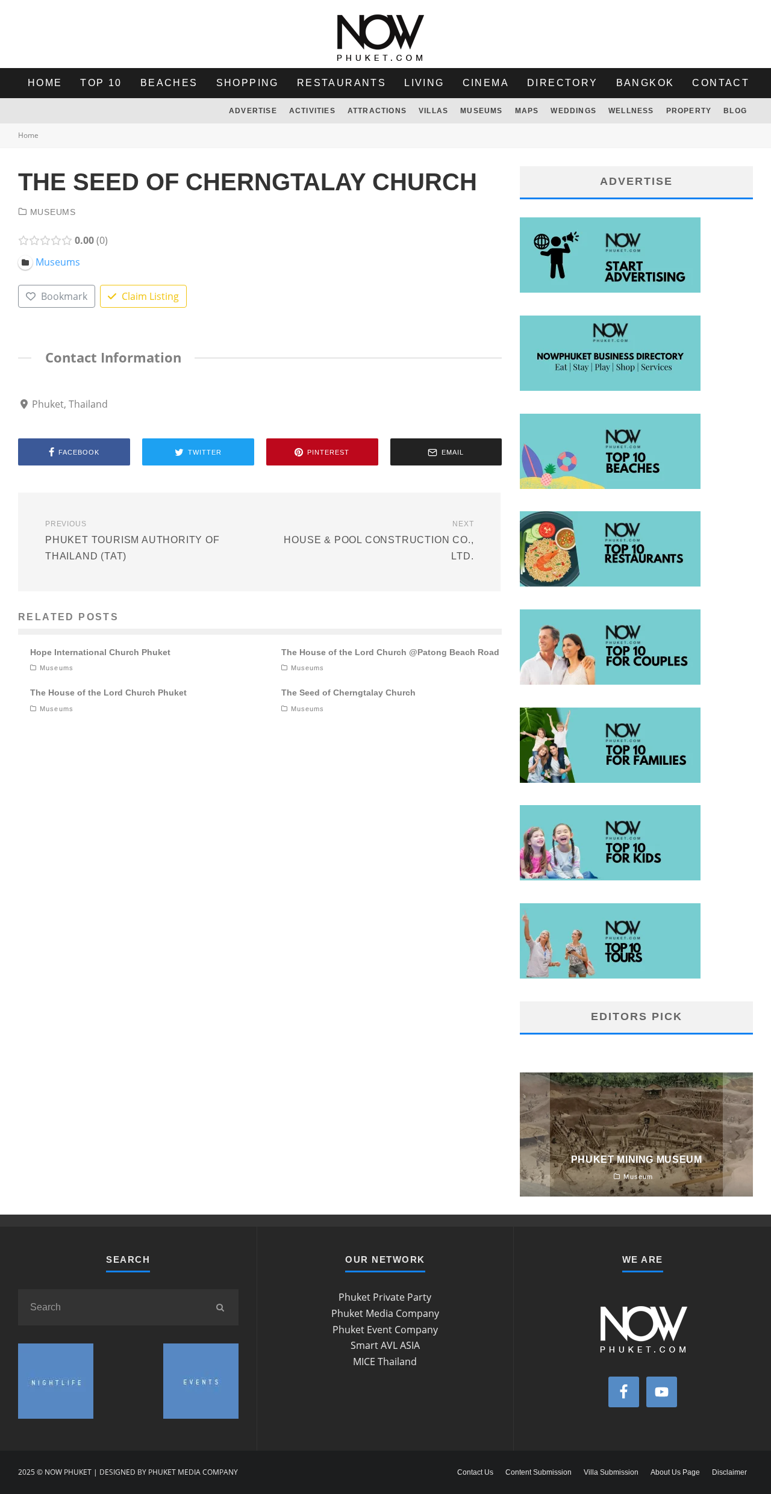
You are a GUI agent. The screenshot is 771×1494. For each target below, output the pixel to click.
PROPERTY (689, 111)
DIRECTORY (562, 83)
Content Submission (538, 1472)
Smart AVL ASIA (385, 1345)
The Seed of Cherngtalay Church (348, 692)
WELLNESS (631, 111)
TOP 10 (101, 83)
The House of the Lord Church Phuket (108, 692)
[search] (220, 1307)
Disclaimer (729, 1472)
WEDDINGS (573, 111)
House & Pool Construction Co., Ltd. (378, 540)
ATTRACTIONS (377, 111)
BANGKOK (645, 83)
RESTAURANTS (341, 83)
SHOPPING (247, 83)
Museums (53, 212)
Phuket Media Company (385, 1313)
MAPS (527, 111)
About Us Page (675, 1472)
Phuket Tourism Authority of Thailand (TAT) (132, 540)
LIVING (424, 83)
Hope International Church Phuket (100, 652)
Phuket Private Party (385, 1297)
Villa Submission (611, 1472)
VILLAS (433, 111)
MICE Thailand (385, 1361)
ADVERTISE (253, 111)
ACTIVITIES (312, 111)
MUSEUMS (481, 111)
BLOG (735, 111)
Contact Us (475, 1472)
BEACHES (169, 83)
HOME (45, 83)
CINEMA (486, 83)
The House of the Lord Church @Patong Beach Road (390, 652)
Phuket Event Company (385, 1329)
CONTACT (720, 83)
